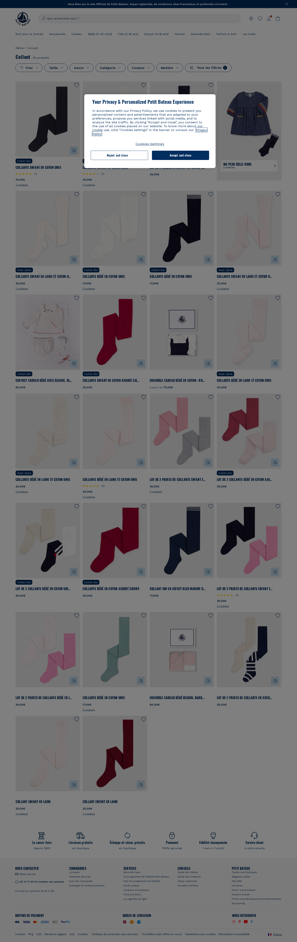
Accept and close (180, 155)
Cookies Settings (150, 144)
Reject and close (117, 155)
